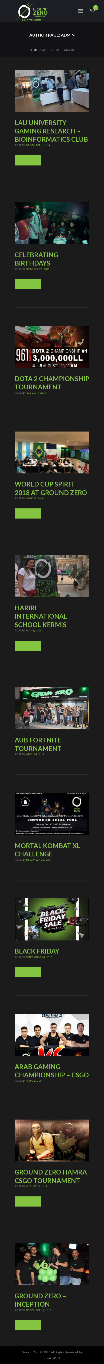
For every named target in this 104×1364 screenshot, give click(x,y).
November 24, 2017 (39, 957)
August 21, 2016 (36, 1186)
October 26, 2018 (37, 269)
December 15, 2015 (38, 1310)
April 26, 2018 (35, 754)
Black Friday (37, 951)
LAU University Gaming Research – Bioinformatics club (51, 131)
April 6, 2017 (34, 1081)
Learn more (28, 160)
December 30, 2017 (38, 860)
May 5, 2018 (34, 630)
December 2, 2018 (38, 145)
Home (34, 50)
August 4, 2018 (36, 393)
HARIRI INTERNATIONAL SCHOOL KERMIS (41, 616)
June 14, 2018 (34, 498)
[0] (92, 12)
